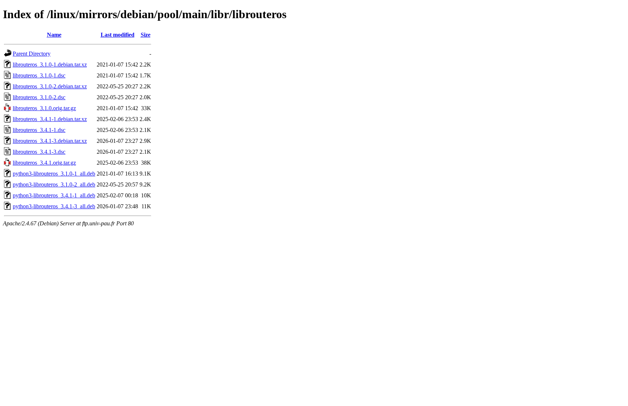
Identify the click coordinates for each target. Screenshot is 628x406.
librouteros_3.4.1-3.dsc (39, 152)
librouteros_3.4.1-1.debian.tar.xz (50, 119)
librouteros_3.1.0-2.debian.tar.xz (50, 86)
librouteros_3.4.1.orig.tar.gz (44, 163)
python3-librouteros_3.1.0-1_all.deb (54, 173)
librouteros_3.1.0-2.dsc (39, 97)
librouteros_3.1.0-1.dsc (39, 75)
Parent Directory (32, 54)
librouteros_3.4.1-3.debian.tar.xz (50, 141)
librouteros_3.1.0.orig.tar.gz (44, 108)
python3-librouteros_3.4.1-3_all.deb (54, 206)
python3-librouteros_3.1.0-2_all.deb (54, 184)
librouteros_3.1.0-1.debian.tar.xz (50, 64)
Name (54, 35)
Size (145, 35)
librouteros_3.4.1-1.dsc (39, 130)
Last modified (117, 35)
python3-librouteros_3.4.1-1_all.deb (54, 195)
